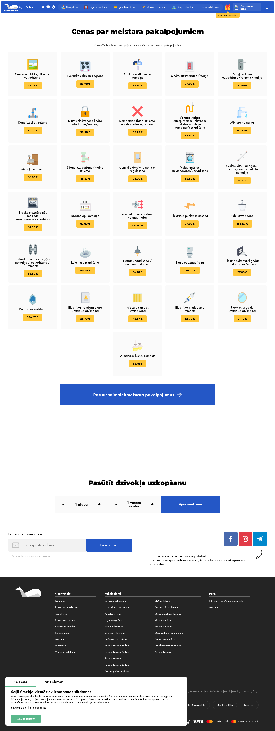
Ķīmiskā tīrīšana (113, 613)
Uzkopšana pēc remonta (118, 607)
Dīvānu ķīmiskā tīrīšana (117, 671)
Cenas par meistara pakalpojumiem (161, 45)
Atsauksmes (61, 613)
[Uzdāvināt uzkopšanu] (227, 7)
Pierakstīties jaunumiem (25, 534)
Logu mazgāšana (114, 620)
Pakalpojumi (113, 593)
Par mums (60, 601)
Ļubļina (204, 691)
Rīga (239, 691)
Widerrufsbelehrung (65, 652)
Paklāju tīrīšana (113, 658)
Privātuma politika (21, 707)
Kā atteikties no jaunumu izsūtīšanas (31, 555)
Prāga (256, 691)
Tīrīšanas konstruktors (116, 639)
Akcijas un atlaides (65, 626)
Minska (247, 691)
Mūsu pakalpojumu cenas (125, 45)
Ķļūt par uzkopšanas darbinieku (226, 601)
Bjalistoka (214, 691)
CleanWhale (101, 45)
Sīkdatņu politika (225, 705)
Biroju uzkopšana (114, 626)
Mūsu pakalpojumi (65, 620)
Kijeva (224, 691)
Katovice (194, 691)
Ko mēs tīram (62, 632)
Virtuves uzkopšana (115, 632)
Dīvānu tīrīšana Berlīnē (166, 607)
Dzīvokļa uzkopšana (116, 601)
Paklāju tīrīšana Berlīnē (117, 645)
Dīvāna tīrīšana (163, 601)
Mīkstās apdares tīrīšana (168, 613)
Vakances (60, 639)
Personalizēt (40, 707)
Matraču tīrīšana (163, 620)
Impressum (60, 645)
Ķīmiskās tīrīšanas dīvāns (168, 645)
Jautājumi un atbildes (66, 607)
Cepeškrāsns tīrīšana (165, 639)
